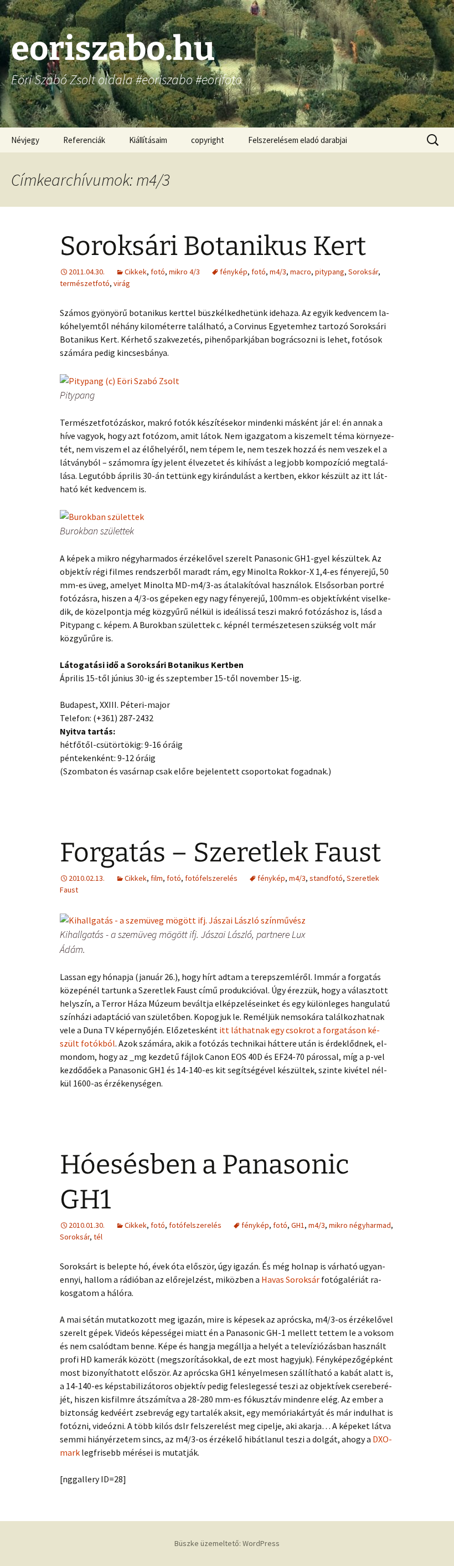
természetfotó (85, 283)
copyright (207, 140)
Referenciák (84, 140)
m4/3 (278, 272)
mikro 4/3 (184, 272)
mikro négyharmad (360, 1225)
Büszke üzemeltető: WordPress (227, 1543)
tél (98, 1237)
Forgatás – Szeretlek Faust (220, 852)
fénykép (233, 272)
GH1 (298, 1225)
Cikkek (136, 272)
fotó (158, 272)
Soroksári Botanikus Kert (213, 246)
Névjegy (25, 140)
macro (300, 272)
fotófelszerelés (211, 878)
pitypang (329, 272)
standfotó (326, 878)
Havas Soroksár (290, 1279)
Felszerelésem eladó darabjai (297, 140)
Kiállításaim (148, 140)
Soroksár (363, 272)
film (157, 878)
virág (122, 283)
